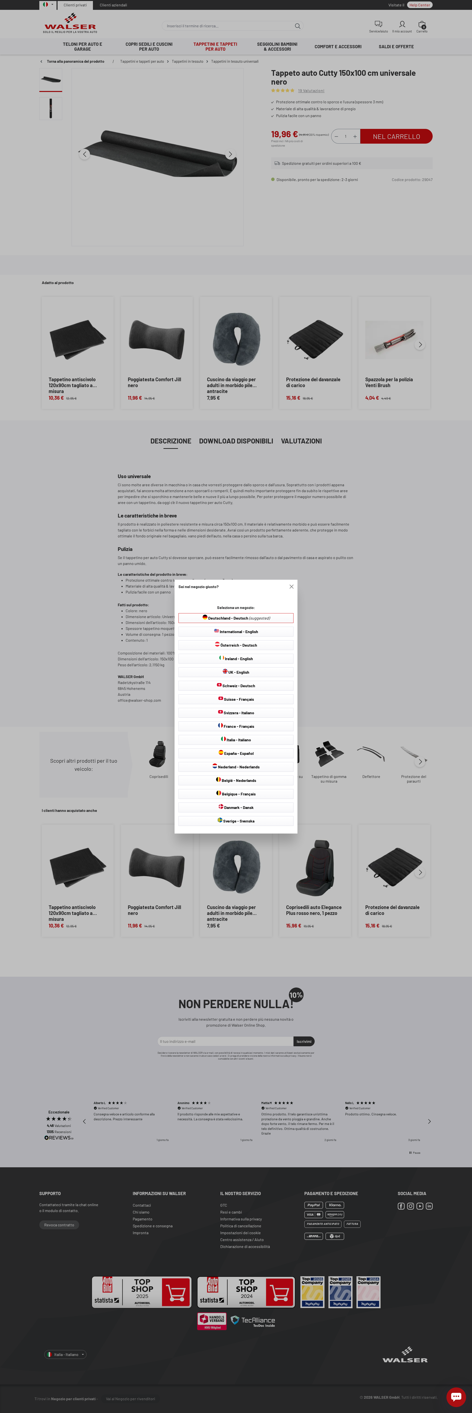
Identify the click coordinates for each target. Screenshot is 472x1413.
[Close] (291, 587)
